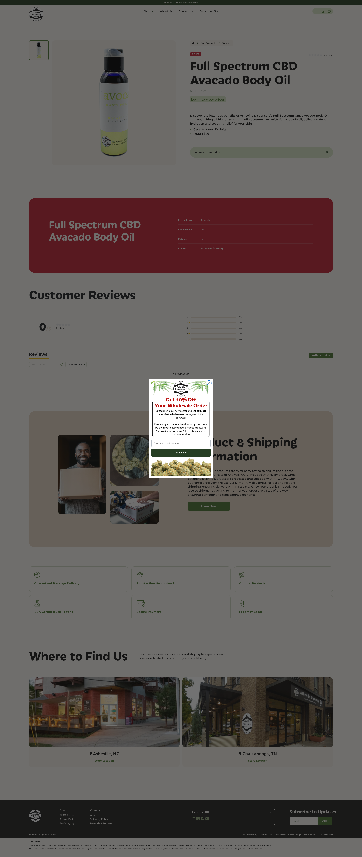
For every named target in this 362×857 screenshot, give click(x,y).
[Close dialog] (209, 382)
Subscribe (181, 452)
